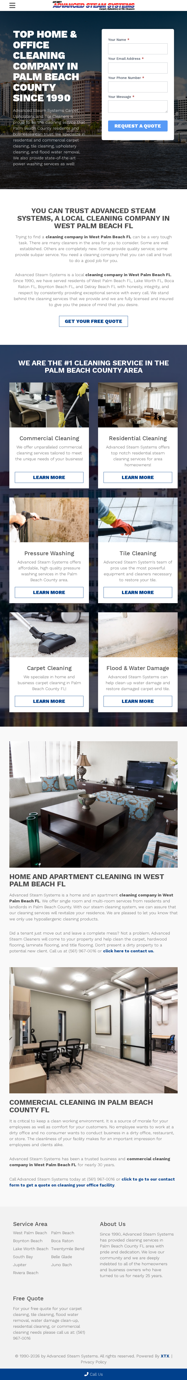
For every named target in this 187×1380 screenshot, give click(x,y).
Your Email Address (126, 59)
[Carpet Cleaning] (49, 634)
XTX (165, 1356)
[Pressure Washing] (49, 520)
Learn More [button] (49, 477)
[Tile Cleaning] (138, 520)
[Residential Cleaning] (138, 404)
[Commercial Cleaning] (49, 404)
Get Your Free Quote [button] (93, 321)
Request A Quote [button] (137, 126)
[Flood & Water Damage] (138, 634)
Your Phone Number (126, 78)
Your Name (118, 40)
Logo (93, 5)
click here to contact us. (128, 950)
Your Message (121, 97)
